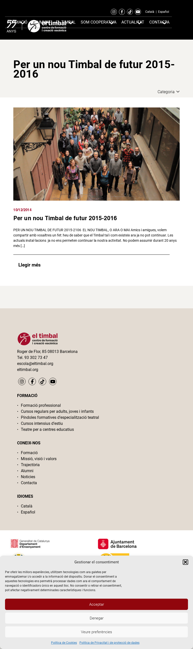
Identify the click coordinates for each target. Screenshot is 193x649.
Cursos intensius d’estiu (42, 423)
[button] (185, 562)
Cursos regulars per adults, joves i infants (57, 411)
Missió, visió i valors (39, 458)
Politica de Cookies (64, 642)
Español (163, 12)
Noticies (28, 476)
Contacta (29, 482)
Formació (29, 452)
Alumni (27, 470)
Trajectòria (30, 464)
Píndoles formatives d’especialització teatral (60, 417)
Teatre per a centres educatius (47, 429)
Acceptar (96, 604)
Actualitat (132, 22)
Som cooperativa (98, 22)
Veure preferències (96, 632)
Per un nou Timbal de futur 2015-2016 (65, 217)
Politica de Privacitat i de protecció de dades (109, 642)
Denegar (97, 618)
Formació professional (41, 405)
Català (149, 12)
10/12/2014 (22, 210)
